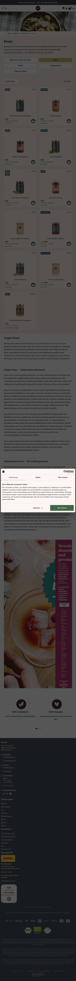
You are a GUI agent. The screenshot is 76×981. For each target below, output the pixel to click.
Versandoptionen (6, 849)
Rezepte (3, 823)
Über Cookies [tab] (63, 477)
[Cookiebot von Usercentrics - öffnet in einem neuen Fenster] (65, 471)
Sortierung (9, 81)
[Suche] (6, 8)
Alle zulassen (62, 508)
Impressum (14, 971)
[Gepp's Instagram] (7, 794)
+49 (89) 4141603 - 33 (9, 757)
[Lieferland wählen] (63, 8)
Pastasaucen (55, 66)
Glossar (3, 819)
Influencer (4, 813)
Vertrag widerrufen (38, 974)
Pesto (55, 60)
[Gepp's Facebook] (10, 794)
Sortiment (15, 33)
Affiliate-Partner (6, 816)
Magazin (3, 826)
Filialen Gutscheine (7, 840)
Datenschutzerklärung (44, 971)
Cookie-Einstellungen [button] (59, 971)
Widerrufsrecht (31, 971)
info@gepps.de (7, 771)
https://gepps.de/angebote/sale (50, 939)
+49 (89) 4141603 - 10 (9, 768)
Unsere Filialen (5, 807)
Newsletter (4, 843)
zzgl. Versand (14, 121)
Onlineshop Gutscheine (8, 837)
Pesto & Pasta (25, 33)
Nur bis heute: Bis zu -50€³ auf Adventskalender (38, 2)
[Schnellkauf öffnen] (33, 121)
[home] (8, 33)
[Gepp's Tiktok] (4, 794)
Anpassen (36, 508)
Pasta (20, 66)
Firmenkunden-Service (8, 833)
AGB (22, 971)
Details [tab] (38, 477)
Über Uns (4, 804)
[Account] (66, 8)
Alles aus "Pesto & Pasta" (20, 60)
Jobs (2, 810)
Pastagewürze (20, 71)
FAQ (2, 846)
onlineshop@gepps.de (9, 760)
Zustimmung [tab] (13, 477)
